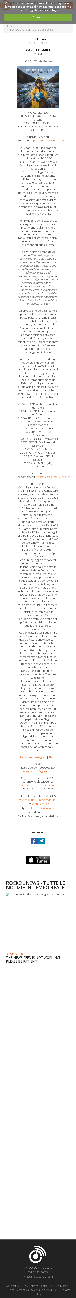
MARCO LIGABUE (38, 50)
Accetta (38, 17)
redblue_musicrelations (39, 808)
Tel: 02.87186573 (38, 1272)
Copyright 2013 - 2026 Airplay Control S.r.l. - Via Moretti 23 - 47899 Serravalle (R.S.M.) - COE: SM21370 (38, 1288)
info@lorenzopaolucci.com (38, 785)
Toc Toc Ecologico (38, 39)
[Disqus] (38, 1073)
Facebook (26, 757)
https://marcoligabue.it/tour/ (53, 477)
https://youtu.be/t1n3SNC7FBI (48, 140)
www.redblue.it (27, 800)
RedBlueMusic (40, 804)
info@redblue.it (48, 800)
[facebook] (34, 844)
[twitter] (41, 844)
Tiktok (52, 757)
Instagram (40, 757)
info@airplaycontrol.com (38, 1276)
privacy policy (47, 10)
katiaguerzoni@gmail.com (38, 771)
